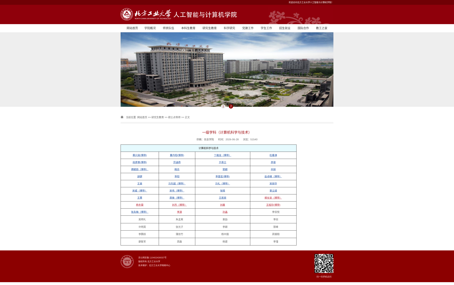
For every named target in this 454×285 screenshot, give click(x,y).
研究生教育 (210, 28)
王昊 (139, 183)
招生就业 (284, 28)
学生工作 (266, 28)
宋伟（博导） (177, 190)
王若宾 (222, 197)
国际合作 (303, 28)
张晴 (222, 190)
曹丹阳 (177, 155)
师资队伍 (168, 28)
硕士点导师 (174, 117)
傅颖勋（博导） (139, 169)
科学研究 (229, 28)
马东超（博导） (177, 183)
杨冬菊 (139, 204)
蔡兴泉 (140, 155)
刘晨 (222, 204)
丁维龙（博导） (222, 155)
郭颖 (225, 169)
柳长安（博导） (273, 197)
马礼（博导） (222, 183)
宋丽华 (273, 183)
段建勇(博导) (140, 162)
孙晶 (225, 212)
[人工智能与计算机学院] (227, 14)
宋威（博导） (139, 190)
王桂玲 (273, 204)
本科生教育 (188, 28)
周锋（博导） (177, 197)
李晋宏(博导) (222, 176)
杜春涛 (273, 155)
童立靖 (273, 190)
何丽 (273, 169)
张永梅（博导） (139, 212)
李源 (179, 212)
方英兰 (222, 162)
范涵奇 (177, 162)
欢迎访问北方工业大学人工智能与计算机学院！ (311, 2)
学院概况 (150, 28)
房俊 (273, 162)
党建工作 (248, 28)
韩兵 (177, 169)
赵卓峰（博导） (273, 176)
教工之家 (321, 28)
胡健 (139, 176)
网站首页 (132, 28)
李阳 (177, 176)
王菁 (139, 197)
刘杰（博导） (179, 204)
